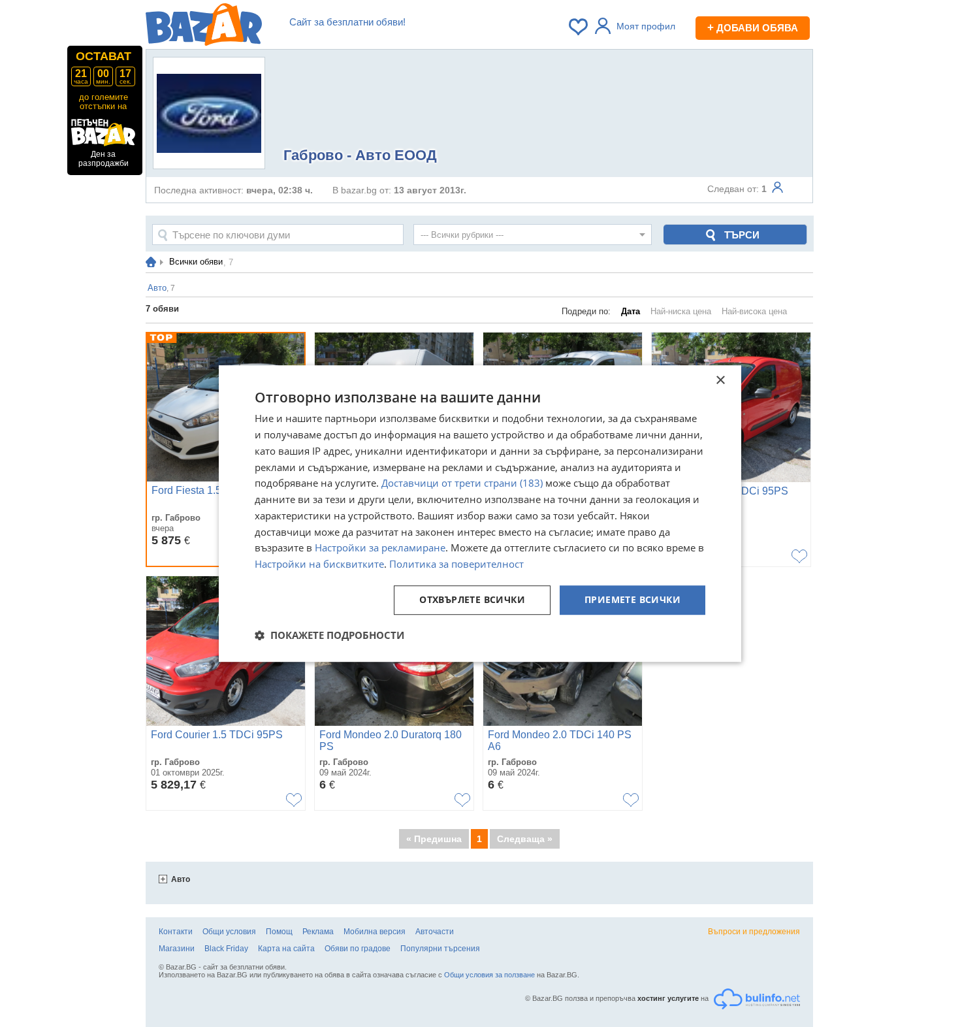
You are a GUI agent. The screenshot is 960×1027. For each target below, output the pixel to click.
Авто (180, 879)
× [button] (720, 380)
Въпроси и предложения (754, 931)
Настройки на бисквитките (319, 563)
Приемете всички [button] (632, 599)
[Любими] (579, 26)
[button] (329, 635)
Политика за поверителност (456, 563)
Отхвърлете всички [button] (472, 599)
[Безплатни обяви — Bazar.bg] (204, 26)
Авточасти (434, 931)
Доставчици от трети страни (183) (462, 483)
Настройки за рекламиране (380, 548)
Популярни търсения (440, 948)
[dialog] (480, 513)
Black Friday (226, 948)
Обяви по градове (358, 948)
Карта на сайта (286, 948)
